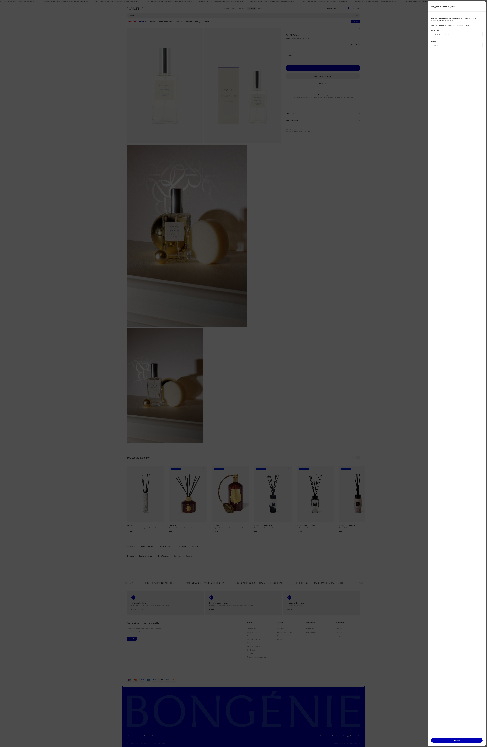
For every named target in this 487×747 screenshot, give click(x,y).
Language (434, 41)
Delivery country (436, 30)
